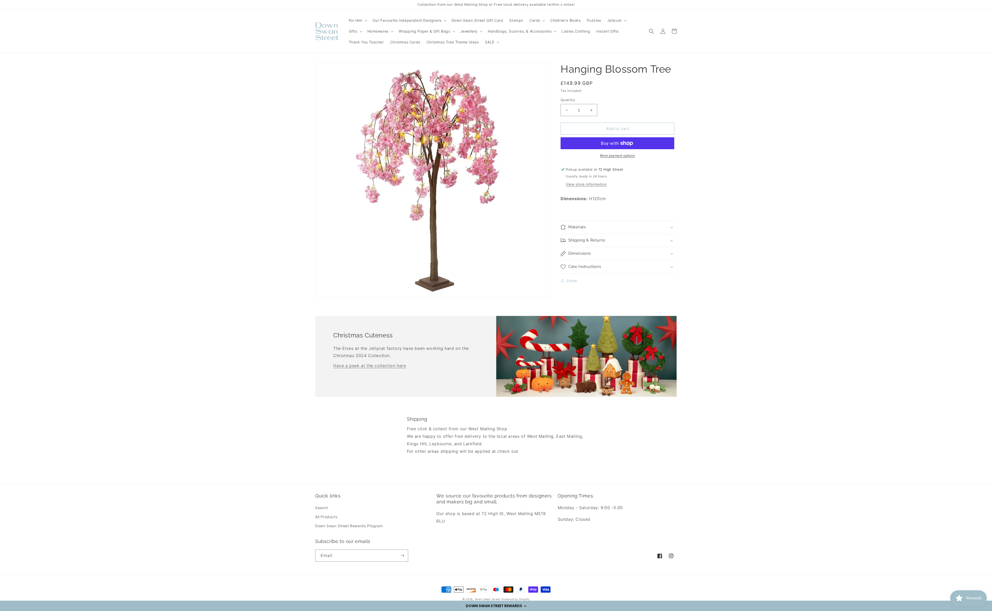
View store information (586, 184)
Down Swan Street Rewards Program (349, 526)
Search (321, 508)
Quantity (568, 100)
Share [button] (572, 280)
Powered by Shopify (515, 599)
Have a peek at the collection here (369, 365)
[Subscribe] (402, 555)
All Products (326, 517)
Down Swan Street (488, 599)
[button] (496, 606)
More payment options (617, 155)
